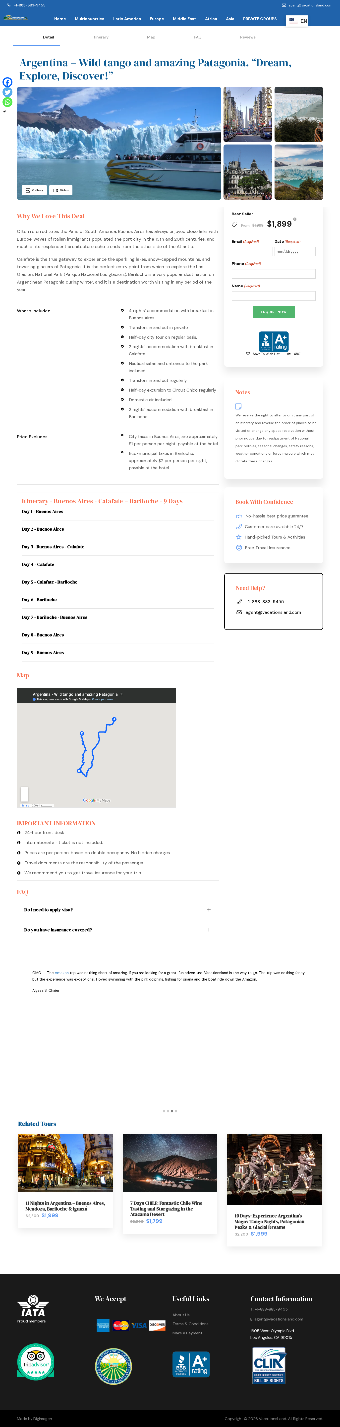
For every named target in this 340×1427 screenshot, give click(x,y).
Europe (157, 18)
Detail (48, 37)
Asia (230, 18)
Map (151, 37)
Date (287, 241)
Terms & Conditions (190, 1323)
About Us (181, 1314)
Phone (246, 263)
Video (64, 190)
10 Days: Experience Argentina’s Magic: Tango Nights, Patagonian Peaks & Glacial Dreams (269, 1221)
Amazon (62, 972)
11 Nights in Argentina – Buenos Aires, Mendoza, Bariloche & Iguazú (65, 1206)
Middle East (184, 18)
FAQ (198, 37)
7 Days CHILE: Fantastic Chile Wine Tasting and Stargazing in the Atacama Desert (166, 1209)
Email (245, 241)
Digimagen (42, 1418)
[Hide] (4, 112)
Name (246, 286)
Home (60, 18)
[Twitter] (7, 92)
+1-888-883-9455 (29, 5)
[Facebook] (7, 82)
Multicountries (89, 18)
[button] (164, 1111)
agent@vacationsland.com (310, 5)
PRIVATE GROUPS (260, 18)
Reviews (248, 37)
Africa (211, 18)
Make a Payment (187, 1333)
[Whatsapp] (7, 102)
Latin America (127, 18)
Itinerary (101, 37)
